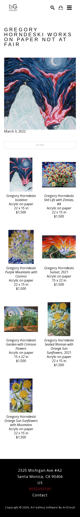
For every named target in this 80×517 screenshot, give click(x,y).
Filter (40, 145)
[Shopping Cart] (61, 7)
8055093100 (40, 488)
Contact (40, 495)
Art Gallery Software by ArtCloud (53, 507)
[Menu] (69, 8)
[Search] (52, 8)
